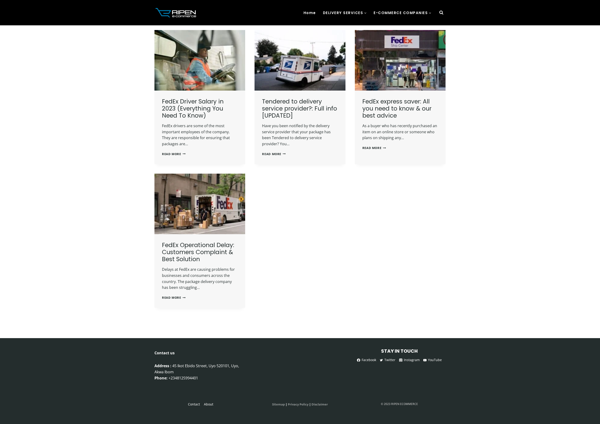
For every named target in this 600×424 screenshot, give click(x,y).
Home (310, 12)
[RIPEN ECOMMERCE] (176, 12)
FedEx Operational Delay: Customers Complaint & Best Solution (198, 252)
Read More (174, 154)
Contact (194, 404)
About (208, 404)
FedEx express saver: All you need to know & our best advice (396, 108)
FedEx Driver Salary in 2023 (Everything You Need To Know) (193, 108)
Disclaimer (319, 404)
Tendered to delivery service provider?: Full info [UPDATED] (299, 108)
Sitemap (278, 404)
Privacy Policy (298, 404)
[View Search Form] (441, 12)
